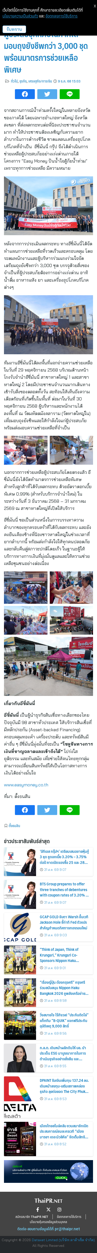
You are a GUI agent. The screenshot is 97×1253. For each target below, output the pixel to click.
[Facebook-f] (37, 1209)
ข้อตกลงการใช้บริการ (62, 16)
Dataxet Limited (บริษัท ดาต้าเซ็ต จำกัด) (63, 1240)
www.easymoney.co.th (26, 785)
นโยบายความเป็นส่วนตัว (20, 16)
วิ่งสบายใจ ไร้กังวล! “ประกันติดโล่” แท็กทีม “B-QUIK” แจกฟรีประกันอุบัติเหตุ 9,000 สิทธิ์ (64, 1020)
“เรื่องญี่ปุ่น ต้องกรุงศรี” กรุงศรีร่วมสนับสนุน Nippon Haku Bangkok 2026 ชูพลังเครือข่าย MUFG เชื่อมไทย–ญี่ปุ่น (62, 990)
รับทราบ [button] (14, 29)
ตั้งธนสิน (14, 826)
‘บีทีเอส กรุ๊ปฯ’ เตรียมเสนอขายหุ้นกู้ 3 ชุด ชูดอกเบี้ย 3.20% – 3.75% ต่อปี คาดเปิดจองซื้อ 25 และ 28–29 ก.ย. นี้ (64, 859)
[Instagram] (59, 1209)
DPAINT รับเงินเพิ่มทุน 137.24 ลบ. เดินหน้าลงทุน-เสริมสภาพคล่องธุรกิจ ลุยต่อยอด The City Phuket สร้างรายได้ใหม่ (64, 1088)
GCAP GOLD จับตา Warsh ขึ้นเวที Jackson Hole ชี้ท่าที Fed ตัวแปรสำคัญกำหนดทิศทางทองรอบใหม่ (64, 922)
